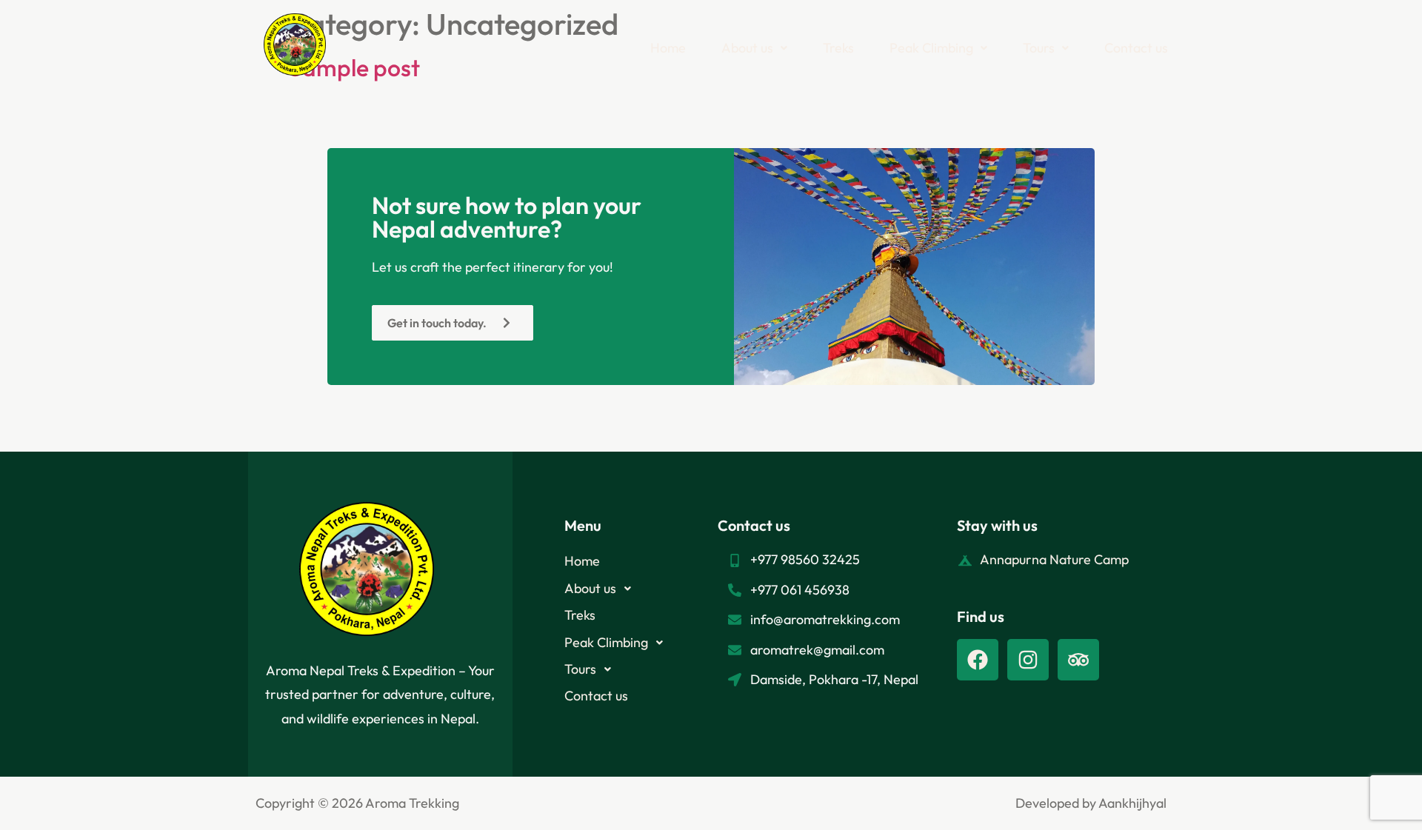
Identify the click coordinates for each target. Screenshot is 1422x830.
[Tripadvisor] (1078, 659)
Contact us (1136, 47)
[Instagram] (1028, 659)
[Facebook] (977, 659)
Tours (1039, 47)
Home (668, 47)
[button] (754, 48)
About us (747, 47)
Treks (838, 47)
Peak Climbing (931, 47)
